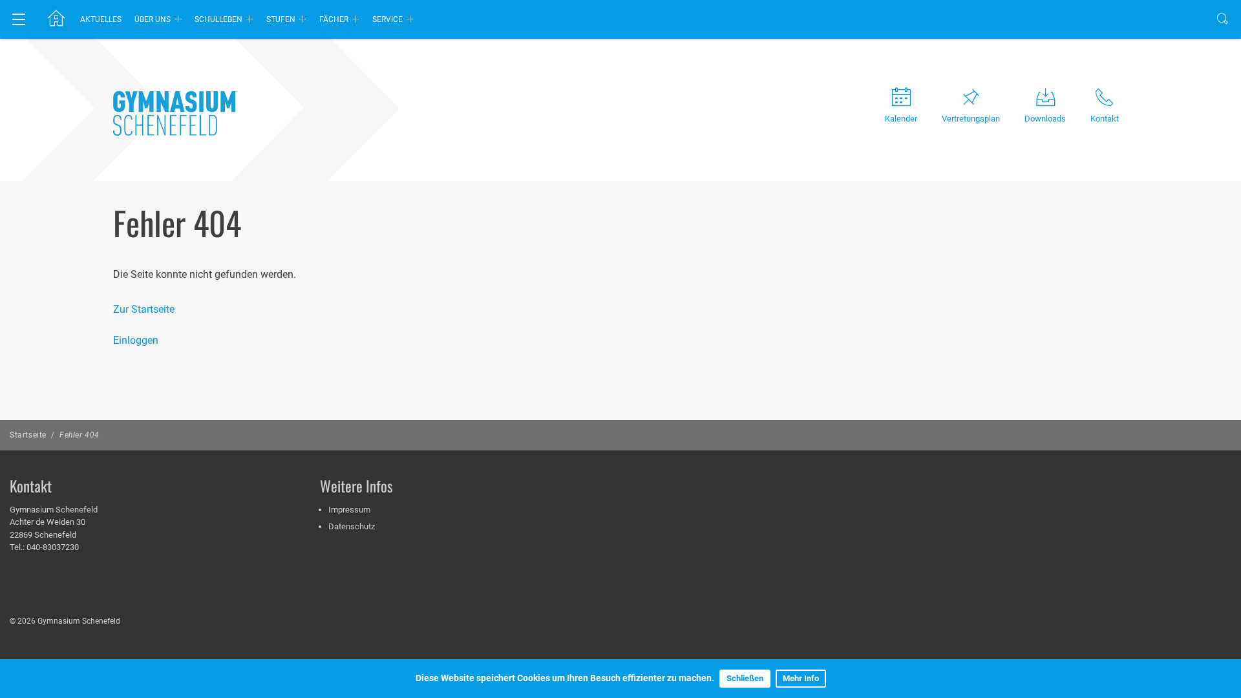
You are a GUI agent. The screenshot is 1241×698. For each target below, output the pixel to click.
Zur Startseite (144, 309)
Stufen (280, 19)
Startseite (28, 434)
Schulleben (218, 19)
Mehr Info (801, 678)
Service (387, 19)
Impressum (349, 509)
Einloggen (135, 340)
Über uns (152, 19)
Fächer (333, 19)
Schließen (745, 678)
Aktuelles (101, 19)
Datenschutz (351, 526)
